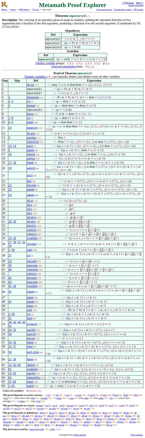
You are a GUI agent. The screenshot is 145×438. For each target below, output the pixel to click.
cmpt (59, 398)
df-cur (30, 84)
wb (57, 395)
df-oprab (60, 424)
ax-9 (131, 405)
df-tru (83, 412)
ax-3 (62, 405)
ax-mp (39, 405)
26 (10, 329)
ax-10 (6, 408)
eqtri (29, 249)
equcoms (32, 265)
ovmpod (32, 324)
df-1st (86, 424)
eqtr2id (31, 373)
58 (10, 352)
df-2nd (97, 424)
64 (14, 381)
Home (13, 9)
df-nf (115, 412)
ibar (29, 181)
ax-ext (40, 408)
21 (10, 359)
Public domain (80, 435)
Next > (139, 3)
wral (116, 395)
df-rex (96, 415)
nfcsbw (31, 221)
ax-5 (91, 405)
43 (10, 282)
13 (10, 146)
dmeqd (31, 105)
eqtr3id (31, 329)
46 (14, 322)
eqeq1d (31, 334)
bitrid (30, 359)
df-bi (42, 412)
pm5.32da (33, 352)
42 (10, 277)
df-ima (120, 421)
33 (10, 238)
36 (13, 249)
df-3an (71, 412)
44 (14, 286)
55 (10, 342)
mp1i (30, 146)
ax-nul (64, 408)
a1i (29, 255)
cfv (111, 398)
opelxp (31, 158)
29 (10, 221)
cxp (71, 398)
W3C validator (137, 435)
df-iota (132, 421)
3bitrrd (31, 365)
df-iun (122, 418)
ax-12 (29, 408)
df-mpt (31, 133)
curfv (52, 429)
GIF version (138, 9)
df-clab (25, 415)
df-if (68, 418)
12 (10, 373)
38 (10, 322)
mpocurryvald (36, 429)
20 (14, 365)
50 (13, 314)
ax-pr (76, 408)
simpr (30, 297)
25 (10, 346)
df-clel (50, 415)
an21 (30, 175)
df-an (51, 412)
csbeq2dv (32, 269)
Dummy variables (35, 76)
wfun (100, 398)
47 (10, 301)
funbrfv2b (33, 141)
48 (19, 322)
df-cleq (38, 415)
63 (10, 377)
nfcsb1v (31, 217)
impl (29, 318)
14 (14, 146)
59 (14, 359)
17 (10, 162)
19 (10, 168)
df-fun (6, 424)
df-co (76, 421)
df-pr (88, 418)
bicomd (31, 185)
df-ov (30, 200)
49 (23, 322)
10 (10, 127)
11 (9, 381)
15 (10, 365)
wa (67, 395)
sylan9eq (32, 238)
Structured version (104, 9)
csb (126, 395)
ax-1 (47, 405)
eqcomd (31, 261)
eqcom (31, 338)
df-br (133, 418)
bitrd (29, 346)
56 (14, 342)
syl (28, 101)
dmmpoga (33, 97)
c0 (136, 395)
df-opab (7, 421)
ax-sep (52, 408)
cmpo (22, 401)
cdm (86, 398)
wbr (33, 398)
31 (19, 242)
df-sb (126, 412)
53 (14, 329)
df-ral (84, 415)
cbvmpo (32, 244)
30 (14, 221)
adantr (30, 150)
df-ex (105, 412)
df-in (36, 418)
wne (105, 395)
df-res (109, 421)
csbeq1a (32, 229)
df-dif (14, 418)
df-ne (73, 415)
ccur (38, 401)
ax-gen (70, 405)
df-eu (14, 415)
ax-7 (111, 405)
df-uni (111, 418)
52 (10, 325)
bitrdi (30, 162)
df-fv (36, 424)
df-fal (94, 412)
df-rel (53, 421)
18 (14, 162)
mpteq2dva (33, 377)
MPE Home (24, 9)
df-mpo (73, 424)
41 (10, 286)
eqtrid (30, 385)
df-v (118, 415)
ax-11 (17, 408)
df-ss (46, 418)
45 (10, 291)
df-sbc (128, 415)
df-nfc (62, 415)
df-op (99, 418)
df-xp (42, 421)
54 (10, 334)
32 (23, 242)
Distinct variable (45, 63)
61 (10, 369)
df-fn (17, 424)
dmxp (30, 113)
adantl (30, 189)
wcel (92, 395)
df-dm (87, 421)
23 (10, 189)
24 (10, 195)
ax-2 (54, 405)
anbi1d (31, 168)
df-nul (57, 418)
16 (10, 154)
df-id (31, 421)
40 (10, 269)
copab (44, 398)
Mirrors (4, 9)
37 (10, 255)
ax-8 (121, 405)
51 (10, 318)
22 (10, 185)
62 (14, 373)
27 (10, 242)
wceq (78, 395)
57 (14, 346)
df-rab (107, 415)
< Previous (128, 3)
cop (6, 398)
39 (10, 265)
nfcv (29, 204)
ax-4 (81, 405)
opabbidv (32, 369)
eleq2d (31, 154)
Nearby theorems (136, 5)
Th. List (35, 9)
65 (13, 385)
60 (19, 365)
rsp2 (29, 309)
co (9, 401)
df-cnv (64, 421)
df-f (27, 424)
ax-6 (101, 405)
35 (10, 245)
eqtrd (30, 122)
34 (14, 238)
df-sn (78, 418)
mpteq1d (32, 127)
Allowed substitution (63, 66)
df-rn (98, 421)
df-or (61, 412)
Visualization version (123, 9)
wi (48, 395)
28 (14, 242)
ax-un (87, 408)
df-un (25, 418)
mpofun (31, 137)
